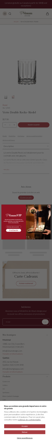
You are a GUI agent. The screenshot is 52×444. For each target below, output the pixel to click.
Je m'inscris (13, 230)
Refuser (25, 432)
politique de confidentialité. (29, 419)
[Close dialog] (49, 206)
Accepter (25, 426)
